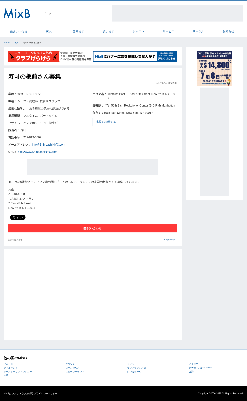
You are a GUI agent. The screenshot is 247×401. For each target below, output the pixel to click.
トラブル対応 (26, 393)
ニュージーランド (74, 371)
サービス (168, 31)
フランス (70, 364)
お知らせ (228, 31)
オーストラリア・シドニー (18, 371)
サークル (198, 31)
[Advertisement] (177, 13)
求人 (49, 31)
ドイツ (130, 364)
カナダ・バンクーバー (200, 367)
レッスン (138, 31)
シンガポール (134, 371)
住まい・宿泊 (18, 31)
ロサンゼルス (72, 367)
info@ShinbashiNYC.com (48, 144)
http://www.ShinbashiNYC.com (37, 151)
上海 (191, 371)
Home (7, 42)
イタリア (193, 364)
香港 (6, 375)
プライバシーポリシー (46, 393)
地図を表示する (106, 121)
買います (108, 31)
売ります (78, 31)
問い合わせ (94, 228)
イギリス (8, 364)
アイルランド (11, 367)
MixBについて (11, 393)
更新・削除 (170, 240)
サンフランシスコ (136, 367)
